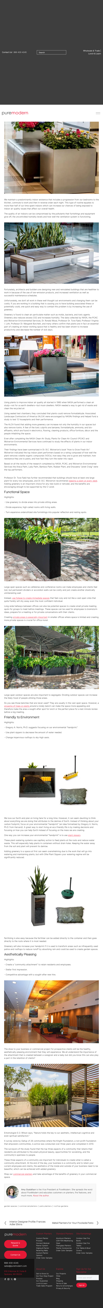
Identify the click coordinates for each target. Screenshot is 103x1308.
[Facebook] (5, 1279)
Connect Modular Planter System (43, 1244)
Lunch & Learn (41, 1283)
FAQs (58, 1276)
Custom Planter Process (42, 1239)
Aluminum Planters (63, 1238)
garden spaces (10, 1206)
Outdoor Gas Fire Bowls (83, 1239)
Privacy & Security (63, 1288)
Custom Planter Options (42, 1254)
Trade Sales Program (44, 1286)
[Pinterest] (15, 1279)
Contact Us (15, 1254)
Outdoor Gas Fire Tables (83, 1244)
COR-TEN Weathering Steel (64, 1242)
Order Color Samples (44, 1258)
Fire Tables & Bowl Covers (83, 1249)
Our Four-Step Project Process (44, 1277)
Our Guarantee (42, 1281)
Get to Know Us (42, 1274)
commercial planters (28, 1206)
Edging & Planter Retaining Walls (42, 1249)
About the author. (41, 1195)
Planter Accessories (64, 1248)
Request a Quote (15, 1244)
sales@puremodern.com (15, 1266)
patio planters (46, 1206)
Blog (58, 1278)
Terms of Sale (61, 1283)
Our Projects (61, 1274)
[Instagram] (8, 1279)
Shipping (59, 1281)
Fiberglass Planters (64, 1246)
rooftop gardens (61, 1206)
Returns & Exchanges (64, 1286)
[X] (12, 1279)
